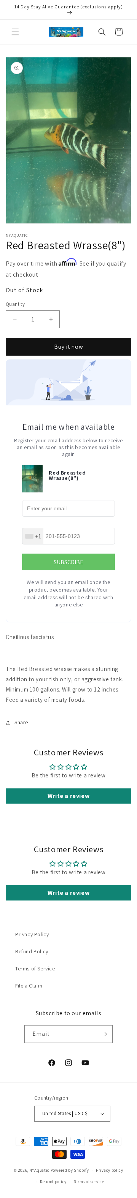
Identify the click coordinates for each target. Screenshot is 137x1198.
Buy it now (68, 346)
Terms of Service (35, 968)
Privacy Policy (32, 934)
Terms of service (89, 1181)
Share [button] (21, 722)
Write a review (68, 796)
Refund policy (53, 1181)
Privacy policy (109, 1170)
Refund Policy (31, 951)
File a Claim (28, 985)
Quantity (15, 304)
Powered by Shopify (70, 1170)
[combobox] (32, 536)
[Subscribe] (104, 1034)
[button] (15, 32)
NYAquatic (40, 1170)
